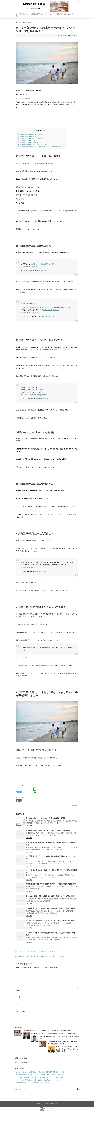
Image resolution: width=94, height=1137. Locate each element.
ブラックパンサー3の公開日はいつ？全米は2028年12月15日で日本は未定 (40, 1072)
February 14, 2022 (51, 316)
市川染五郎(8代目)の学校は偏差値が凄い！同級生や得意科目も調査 (51, 884)
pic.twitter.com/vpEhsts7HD (39, 395)
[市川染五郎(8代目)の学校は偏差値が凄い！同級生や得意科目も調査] (20, 887)
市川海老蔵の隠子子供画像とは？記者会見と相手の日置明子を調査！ (51, 908)
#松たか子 (36, 264)
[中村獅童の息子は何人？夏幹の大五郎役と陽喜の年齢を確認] (20, 834)
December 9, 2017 (41, 571)
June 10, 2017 (43, 270)
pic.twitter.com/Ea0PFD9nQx (30, 266)
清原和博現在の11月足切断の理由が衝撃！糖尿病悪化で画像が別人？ (54, 1033)
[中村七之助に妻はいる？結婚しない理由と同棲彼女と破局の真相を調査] (20, 873)
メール (19, 997)
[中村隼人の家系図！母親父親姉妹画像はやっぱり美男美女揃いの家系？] (20, 936)
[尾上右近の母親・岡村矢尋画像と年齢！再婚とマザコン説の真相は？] (20, 900)
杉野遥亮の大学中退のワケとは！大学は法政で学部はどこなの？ (40, 951)
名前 (18, 990)
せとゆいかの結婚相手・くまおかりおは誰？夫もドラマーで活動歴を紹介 (40, 1077)
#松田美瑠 (51, 264)
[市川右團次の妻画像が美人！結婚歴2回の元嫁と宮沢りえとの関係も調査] (20, 846)
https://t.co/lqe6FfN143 (51, 310)
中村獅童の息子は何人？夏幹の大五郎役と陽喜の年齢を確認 (48, 830)
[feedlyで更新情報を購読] (17, 800)
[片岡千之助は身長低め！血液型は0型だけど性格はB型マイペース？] (20, 924)
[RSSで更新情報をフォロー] (20, 800)
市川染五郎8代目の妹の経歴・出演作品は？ (31, 138)
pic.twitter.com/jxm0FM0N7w (30, 312)
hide (44, 130)
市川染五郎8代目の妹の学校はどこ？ (29, 140)
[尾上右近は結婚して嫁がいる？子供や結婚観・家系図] (20, 822)
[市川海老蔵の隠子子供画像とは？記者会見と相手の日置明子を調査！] (20, 912)
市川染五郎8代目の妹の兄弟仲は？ (28, 142)
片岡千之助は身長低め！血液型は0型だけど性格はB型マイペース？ (51, 920)
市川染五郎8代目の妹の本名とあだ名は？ (30, 134)
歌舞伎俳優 (73, 35)
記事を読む (29, 825)
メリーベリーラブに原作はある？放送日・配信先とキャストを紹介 (38, 1080)
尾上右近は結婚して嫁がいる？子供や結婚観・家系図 (46, 818)
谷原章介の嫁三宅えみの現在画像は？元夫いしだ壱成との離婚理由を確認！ (48, 1030)
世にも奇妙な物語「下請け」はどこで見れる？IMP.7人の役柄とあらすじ (40, 1074)
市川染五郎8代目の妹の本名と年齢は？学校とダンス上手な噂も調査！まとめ (41, 146)
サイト (18, 1004)
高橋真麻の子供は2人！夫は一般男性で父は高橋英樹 (33, 1082)
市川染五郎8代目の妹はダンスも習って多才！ (31, 144)
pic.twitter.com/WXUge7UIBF (30, 567)
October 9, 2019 (48, 398)
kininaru (74, 805)
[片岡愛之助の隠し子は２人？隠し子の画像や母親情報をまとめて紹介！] (20, 860)
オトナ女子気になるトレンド (49, 1103)
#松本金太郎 (44, 264)
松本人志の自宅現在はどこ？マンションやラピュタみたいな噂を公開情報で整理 (67, 1049)
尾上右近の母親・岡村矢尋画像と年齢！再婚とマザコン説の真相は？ (51, 896)
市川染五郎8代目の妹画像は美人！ (28, 136)
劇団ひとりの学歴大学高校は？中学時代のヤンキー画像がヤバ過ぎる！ (42, 956)
